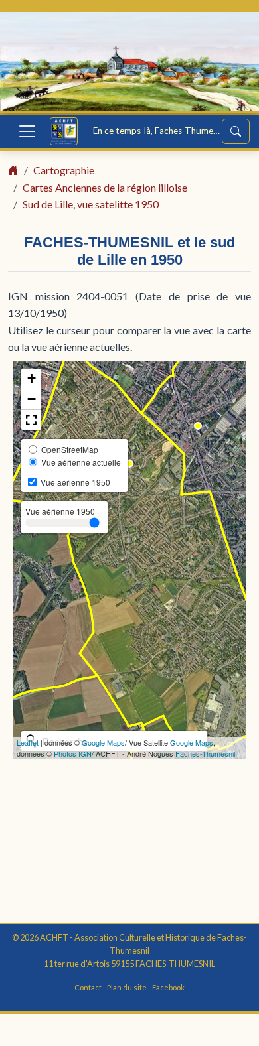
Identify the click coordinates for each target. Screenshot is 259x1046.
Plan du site (127, 987)
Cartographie (63, 170)
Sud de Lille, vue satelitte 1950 (91, 204)
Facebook (168, 987)
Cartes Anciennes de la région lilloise (105, 187)
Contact (88, 987)
